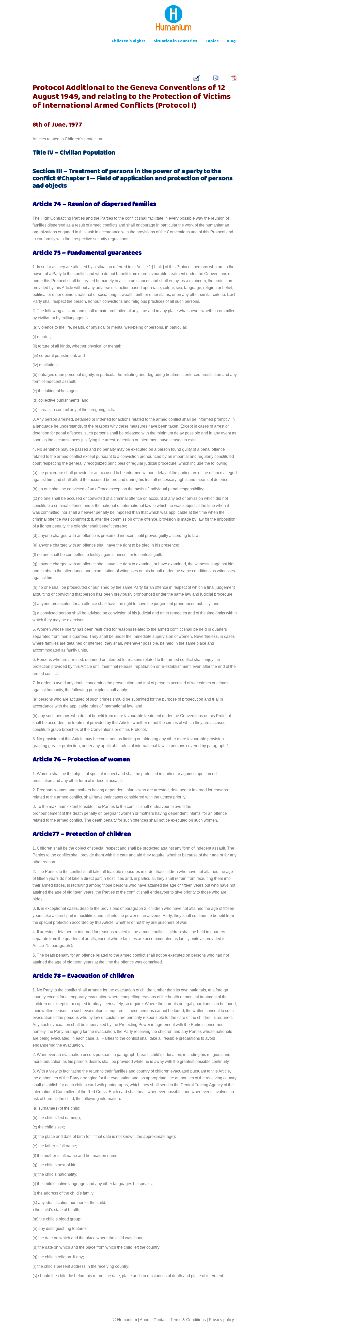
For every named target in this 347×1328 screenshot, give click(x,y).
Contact (160, 1320)
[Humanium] (173, 19)
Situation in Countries (175, 41)
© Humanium (125, 1320)
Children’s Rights (129, 41)
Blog (231, 41)
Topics (212, 41)
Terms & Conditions (188, 1320)
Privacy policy (221, 1320)
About (145, 1320)
